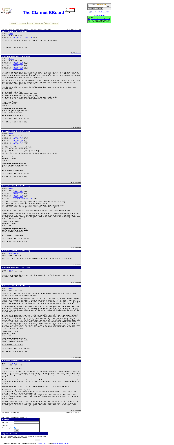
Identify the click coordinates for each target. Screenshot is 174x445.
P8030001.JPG (18, 62)
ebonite (11, 270)
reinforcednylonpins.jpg (22, 199)
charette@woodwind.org (61, 443)
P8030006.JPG (18, 137)
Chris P (11, 59)
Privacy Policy (42, 443)
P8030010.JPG (18, 144)
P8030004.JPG (18, 67)
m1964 (11, 34)
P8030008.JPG (18, 140)
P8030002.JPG (18, 64)
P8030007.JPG (18, 139)
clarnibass (13, 363)
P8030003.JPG (18, 66)
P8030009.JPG (18, 142)
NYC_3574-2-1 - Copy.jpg (22, 37)
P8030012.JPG (18, 194)
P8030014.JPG (18, 197)
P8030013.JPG (18, 195)
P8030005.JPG (18, 69)
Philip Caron (13, 253)
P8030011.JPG (18, 192)
